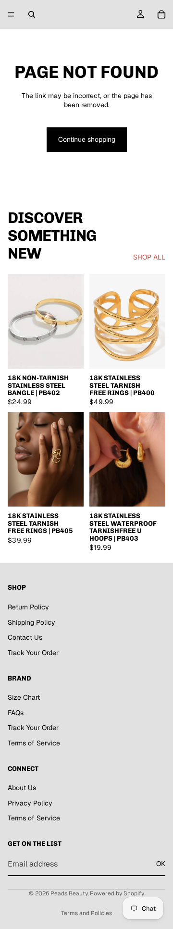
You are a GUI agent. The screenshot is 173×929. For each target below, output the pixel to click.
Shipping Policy (31, 622)
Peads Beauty (68, 893)
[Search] (31, 14)
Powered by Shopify (117, 893)
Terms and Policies (86, 913)
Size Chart (24, 698)
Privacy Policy (30, 803)
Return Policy (28, 607)
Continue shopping (86, 139)
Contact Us (25, 637)
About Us (22, 788)
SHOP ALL (149, 257)
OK (160, 864)
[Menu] (11, 14)
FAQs (16, 712)
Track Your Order (33, 652)
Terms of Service (34, 743)
